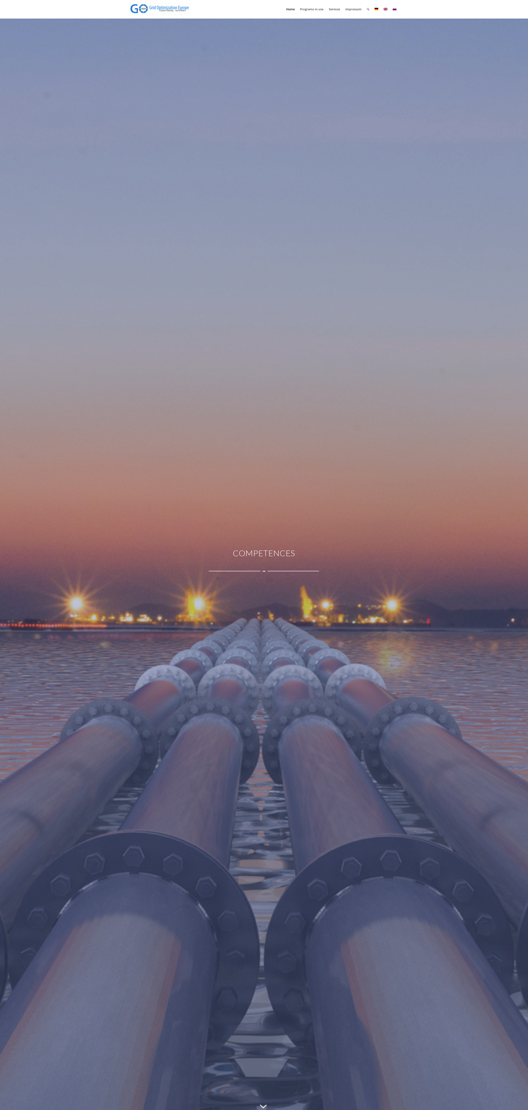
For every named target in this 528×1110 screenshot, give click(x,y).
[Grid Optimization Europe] (160, 10)
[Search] (368, 9)
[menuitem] (290, 9)
